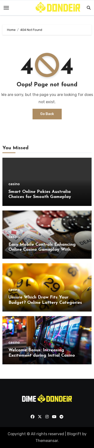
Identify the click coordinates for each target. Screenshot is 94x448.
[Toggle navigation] (6, 8)
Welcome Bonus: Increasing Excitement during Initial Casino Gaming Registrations (41, 355)
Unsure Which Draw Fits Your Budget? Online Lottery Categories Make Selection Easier (45, 302)
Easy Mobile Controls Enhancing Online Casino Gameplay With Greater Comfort (42, 250)
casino (14, 184)
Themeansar (46, 440)
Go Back (47, 114)
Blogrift (74, 434)
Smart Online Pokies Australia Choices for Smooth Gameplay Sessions (39, 197)
